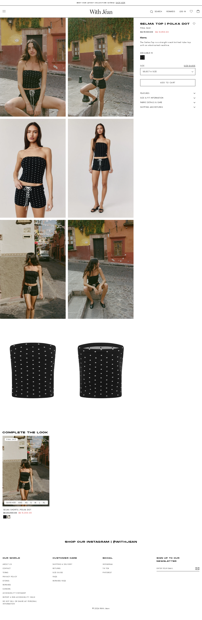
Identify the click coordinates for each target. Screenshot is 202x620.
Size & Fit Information (152, 98)
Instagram (108, 564)
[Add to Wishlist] (194, 23)
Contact (7, 568)
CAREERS (7, 589)
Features (145, 93)
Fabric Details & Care (151, 102)
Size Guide (58, 573)
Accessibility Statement (14, 593)
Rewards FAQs (59, 581)
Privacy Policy (10, 577)
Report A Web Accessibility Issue (19, 597)
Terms (5, 573)
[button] (155, 12)
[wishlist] (191, 11)
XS (26, 502)
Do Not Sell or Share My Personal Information (20, 602)
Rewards (7, 585)
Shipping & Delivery (62, 564)
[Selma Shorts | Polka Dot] (26, 471)
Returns (57, 568)
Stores (6, 581)
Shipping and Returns (151, 107)
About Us (7, 564)
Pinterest (107, 573)
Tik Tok (106, 568)
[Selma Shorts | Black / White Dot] (8, 516)
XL (44, 502)
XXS (20, 502)
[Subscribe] (197, 568)
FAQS (55, 577)
